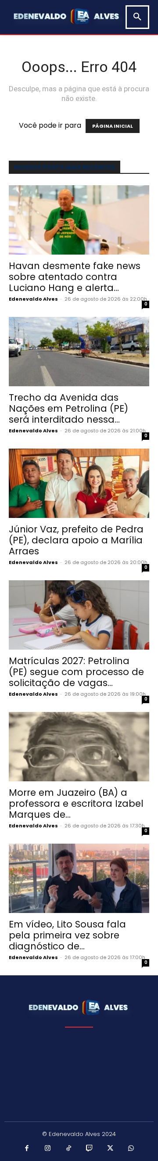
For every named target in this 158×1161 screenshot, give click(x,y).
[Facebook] (27, 1148)
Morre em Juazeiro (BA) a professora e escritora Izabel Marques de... (76, 803)
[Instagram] (48, 1148)
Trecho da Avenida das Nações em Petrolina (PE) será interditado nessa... (68, 408)
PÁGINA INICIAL (112, 125)
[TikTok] (69, 1148)
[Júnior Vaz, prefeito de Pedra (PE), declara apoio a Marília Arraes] (79, 483)
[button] (137, 17)
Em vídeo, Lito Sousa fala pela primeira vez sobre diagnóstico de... (67, 935)
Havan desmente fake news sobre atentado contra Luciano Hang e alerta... (74, 276)
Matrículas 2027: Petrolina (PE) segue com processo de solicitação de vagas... (76, 671)
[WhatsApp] (131, 1148)
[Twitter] (110, 1148)
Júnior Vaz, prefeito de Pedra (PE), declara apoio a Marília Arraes (76, 540)
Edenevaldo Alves (33, 298)
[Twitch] (89, 1148)
